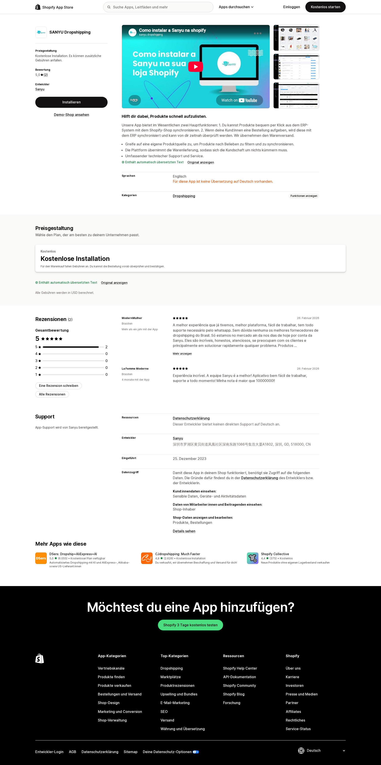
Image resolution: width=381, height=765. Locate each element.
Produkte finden (111, 677)
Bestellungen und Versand (120, 694)
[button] (84, 560)
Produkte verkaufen (114, 685)
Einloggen (291, 7)
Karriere (292, 677)
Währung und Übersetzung (183, 729)
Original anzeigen (200, 162)
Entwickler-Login (49, 752)
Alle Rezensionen (52, 394)
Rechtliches (295, 720)
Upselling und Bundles (179, 694)
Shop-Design (109, 702)
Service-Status (298, 729)
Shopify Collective (275, 554)
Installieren (71, 102)
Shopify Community (239, 685)
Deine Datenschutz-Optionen (167, 752)
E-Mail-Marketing (175, 702)
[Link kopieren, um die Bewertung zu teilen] (145, 318)
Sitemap (131, 752)
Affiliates (293, 711)
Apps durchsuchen (234, 7)
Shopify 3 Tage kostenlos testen (190, 625)
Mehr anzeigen (182, 353)
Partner (292, 702)
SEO (164, 711)
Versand (167, 720)
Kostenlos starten (325, 7)
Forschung (231, 702)
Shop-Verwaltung (112, 720)
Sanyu (40, 89)
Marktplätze (171, 677)
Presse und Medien (302, 694)
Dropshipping (184, 196)
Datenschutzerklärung (191, 418)
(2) (46, 74)
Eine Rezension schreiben (58, 385)
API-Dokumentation (239, 677)
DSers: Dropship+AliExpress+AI (73, 554)
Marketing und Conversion (120, 711)
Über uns (293, 668)
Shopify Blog (234, 694)
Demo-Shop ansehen (71, 114)
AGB (72, 752)
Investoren (295, 685)
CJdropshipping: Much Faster (177, 554)
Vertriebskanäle (111, 668)
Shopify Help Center (240, 668)
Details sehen (184, 531)
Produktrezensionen (177, 685)
